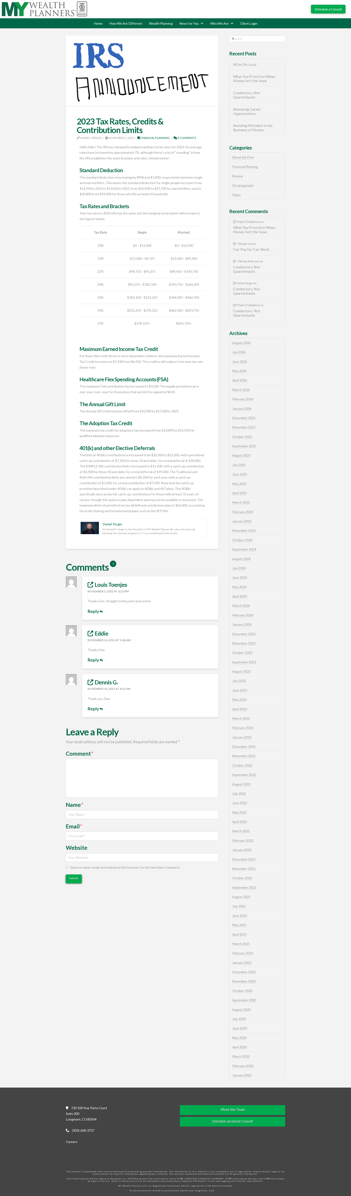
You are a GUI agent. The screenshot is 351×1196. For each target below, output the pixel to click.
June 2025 (239, 474)
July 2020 (239, 1019)
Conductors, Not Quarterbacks (246, 95)
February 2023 (242, 728)
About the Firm (243, 157)
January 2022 (241, 850)
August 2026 (241, 343)
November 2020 (243, 981)
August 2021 (241, 897)
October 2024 (242, 540)
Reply (94, 611)
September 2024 (244, 549)
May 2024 (239, 587)
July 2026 (239, 352)
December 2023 (243, 634)
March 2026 (241, 390)
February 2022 (242, 840)
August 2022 (241, 784)
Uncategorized (242, 185)
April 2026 (239, 380)
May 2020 (239, 1038)
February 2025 (242, 512)
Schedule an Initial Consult (232, 1121)
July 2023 (239, 681)
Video (236, 195)
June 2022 (239, 803)
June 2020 (239, 1028)
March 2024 (241, 606)
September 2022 (244, 775)
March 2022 (241, 831)
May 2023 (239, 700)
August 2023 (241, 671)
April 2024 (239, 596)
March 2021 (241, 944)
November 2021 (243, 869)
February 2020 (242, 1066)
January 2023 (241, 737)
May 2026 (239, 371)
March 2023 (241, 718)
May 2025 (239, 484)
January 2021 (241, 963)
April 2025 (239, 493)
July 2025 (239, 465)
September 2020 (244, 1000)
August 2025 (241, 455)
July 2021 (239, 906)
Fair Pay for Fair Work (251, 249)
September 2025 (244, 446)
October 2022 (242, 765)
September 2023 (244, 662)
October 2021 (242, 878)
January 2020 (241, 1075)
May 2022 (239, 812)
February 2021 (242, 953)
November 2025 (243, 427)
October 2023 (242, 653)
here (218, 1190)
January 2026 (241, 409)
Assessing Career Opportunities (247, 111)
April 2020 (239, 1047)
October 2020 (242, 991)
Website (76, 847)
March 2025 (241, 502)
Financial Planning (155, 137)
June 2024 (239, 577)
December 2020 (243, 972)
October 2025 (242, 437)
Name (74, 804)
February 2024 (242, 615)
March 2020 (241, 1056)
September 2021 (244, 887)
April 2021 (239, 934)
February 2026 (242, 399)
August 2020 (241, 1010)
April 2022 (239, 822)
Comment (79, 753)
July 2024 (239, 568)
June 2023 (239, 690)
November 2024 (243, 530)
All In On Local (244, 64)
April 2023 (239, 709)
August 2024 (241, 559)
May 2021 (239, 925)
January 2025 (241, 521)
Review (237, 176)
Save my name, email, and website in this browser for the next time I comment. (125, 867)
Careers (71, 1142)
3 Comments (186, 137)
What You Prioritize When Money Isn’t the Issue (254, 78)
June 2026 (239, 362)
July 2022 (239, 793)
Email (74, 826)
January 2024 (241, 624)
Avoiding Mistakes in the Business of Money (253, 127)
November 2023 (243, 643)
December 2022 (243, 747)
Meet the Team (233, 1109)
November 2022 (243, 756)
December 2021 (243, 859)
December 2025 (243, 418)
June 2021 (239, 916)
